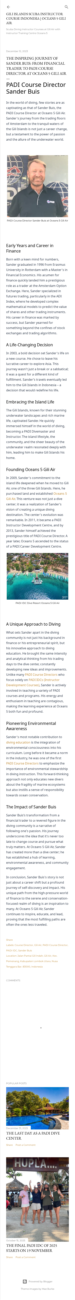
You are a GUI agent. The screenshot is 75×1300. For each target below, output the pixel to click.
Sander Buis (25, 950)
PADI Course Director (55, 945)
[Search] (66, 6)
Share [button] (9, 939)
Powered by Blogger (40, 1281)
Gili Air (38, 945)
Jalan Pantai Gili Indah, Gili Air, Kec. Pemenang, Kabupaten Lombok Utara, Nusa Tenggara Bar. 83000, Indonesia (32, 961)
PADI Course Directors (41, 674)
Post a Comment (26, 1144)
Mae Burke (48, 1288)
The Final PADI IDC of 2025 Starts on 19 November (31, 1248)
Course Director (24, 945)
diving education (18, 742)
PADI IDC (11, 950)
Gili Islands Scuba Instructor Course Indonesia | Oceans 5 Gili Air (36, 18)
